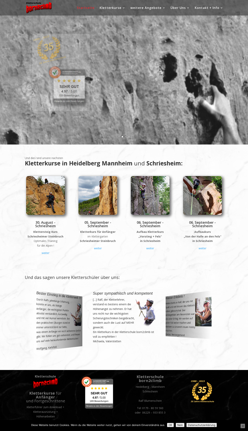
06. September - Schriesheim (150, 224)
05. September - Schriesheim (97, 224)
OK (170, 425)
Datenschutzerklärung (201, 425)
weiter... (141, 91)
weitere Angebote (146, 8)
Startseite (86, 8)
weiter (45, 253)
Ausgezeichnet (167, 52)
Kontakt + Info (207, 8)
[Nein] (242, 426)
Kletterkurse (110, 8)
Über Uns (178, 8)
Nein (180, 425)
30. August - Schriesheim (45, 224)
